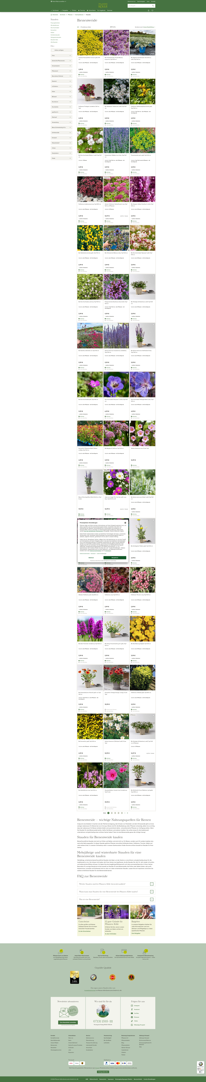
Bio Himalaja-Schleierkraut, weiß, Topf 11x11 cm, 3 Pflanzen (142, 742)
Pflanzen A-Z (125, 1038)
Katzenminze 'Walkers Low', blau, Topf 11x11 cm (115, 156)
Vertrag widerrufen (103, 1072)
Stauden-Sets (54, 39)
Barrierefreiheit (138, 1079)
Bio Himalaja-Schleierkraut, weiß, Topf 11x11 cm (142, 302)
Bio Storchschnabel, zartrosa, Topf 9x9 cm (89, 301)
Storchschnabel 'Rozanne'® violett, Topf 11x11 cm (116, 400)
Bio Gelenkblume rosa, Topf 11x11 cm (88, 790)
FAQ (140, 1047)
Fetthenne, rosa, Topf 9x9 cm (112, 594)
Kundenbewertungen (90, 990)
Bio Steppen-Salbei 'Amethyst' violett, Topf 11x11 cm (142, 205)
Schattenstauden (55, 35)
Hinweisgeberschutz (56, 1050)
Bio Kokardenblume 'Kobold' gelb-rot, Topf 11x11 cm (90, 693)
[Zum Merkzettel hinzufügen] (101, 32)
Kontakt (153, 1)
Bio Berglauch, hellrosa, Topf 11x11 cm (114, 448)
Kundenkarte (89, 1050)
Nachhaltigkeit (141, 1)
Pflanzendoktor (126, 1045)
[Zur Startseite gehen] (103, 5)
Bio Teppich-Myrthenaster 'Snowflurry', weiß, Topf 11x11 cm (141, 58)
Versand (97, 1068)
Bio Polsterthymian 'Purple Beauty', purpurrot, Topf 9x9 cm (114, 58)
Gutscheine (89, 1047)
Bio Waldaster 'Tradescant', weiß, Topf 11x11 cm (115, 107)
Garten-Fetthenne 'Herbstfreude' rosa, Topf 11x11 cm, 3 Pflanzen (116, 205)
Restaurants (54, 1045)
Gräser (52, 32)
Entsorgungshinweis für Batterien (145, 1043)
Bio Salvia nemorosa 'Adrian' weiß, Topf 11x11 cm (142, 498)
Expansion (71, 1052)
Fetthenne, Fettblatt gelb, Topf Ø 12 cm (141, 692)
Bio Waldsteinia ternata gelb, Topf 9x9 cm (89, 253)
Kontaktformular (55, 1038)
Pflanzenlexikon (126, 1040)
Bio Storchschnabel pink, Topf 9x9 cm (88, 399)
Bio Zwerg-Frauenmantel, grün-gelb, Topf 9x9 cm (115, 644)
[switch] (200, 1072)
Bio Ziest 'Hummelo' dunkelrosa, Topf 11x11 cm (90, 643)
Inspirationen (125, 1050)
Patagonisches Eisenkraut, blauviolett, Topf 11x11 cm (116, 302)
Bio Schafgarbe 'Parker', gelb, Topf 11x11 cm (142, 546)
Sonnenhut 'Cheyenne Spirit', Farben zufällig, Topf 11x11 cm (88, 449)
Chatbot (124, 1052)
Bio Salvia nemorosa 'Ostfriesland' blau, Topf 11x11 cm (141, 351)
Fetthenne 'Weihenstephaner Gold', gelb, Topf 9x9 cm (141, 107)
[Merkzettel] (152, 10)
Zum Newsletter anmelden (68, 1022)
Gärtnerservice (131, 1)
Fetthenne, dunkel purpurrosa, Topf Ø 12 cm (90, 204)
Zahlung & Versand (144, 1038)
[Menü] (203, 1062)
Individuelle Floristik (91, 1045)
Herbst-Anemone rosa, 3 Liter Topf (140, 448)
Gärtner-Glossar (126, 1047)
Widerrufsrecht (94, 1079)
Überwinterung (90, 1040)
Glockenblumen (55, 25)
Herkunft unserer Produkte (75, 1045)
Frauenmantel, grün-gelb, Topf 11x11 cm (141, 155)
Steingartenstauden (56, 37)
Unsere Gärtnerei (72, 1042)
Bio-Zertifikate (107, 1040)
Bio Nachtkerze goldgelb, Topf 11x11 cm (141, 643)
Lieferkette (106, 1042)
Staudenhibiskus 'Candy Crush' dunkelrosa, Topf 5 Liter (116, 791)
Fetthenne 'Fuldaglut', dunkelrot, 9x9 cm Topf (89, 107)
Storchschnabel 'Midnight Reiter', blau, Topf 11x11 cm (142, 400)
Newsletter (53, 1047)
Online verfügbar (59, 50)
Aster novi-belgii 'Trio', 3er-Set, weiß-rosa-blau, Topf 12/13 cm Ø (116, 498)
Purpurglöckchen (55, 23)
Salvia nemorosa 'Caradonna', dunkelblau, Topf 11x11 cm (116, 351)
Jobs (148, 1)
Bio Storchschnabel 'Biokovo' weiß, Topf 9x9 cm (90, 156)
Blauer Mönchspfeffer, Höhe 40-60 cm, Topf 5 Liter (90, 498)
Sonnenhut (53, 30)
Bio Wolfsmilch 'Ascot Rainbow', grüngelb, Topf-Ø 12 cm (142, 791)
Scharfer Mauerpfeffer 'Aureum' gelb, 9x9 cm (89, 58)
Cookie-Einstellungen (149, 1079)
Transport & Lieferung (91, 1042)
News (69, 1040)
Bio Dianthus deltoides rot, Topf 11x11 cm (89, 350)
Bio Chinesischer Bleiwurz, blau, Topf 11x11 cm (116, 253)
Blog (123, 1042)
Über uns (70, 1038)
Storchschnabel (55, 27)
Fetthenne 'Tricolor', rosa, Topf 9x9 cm (140, 594)
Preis (53, 55)
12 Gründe (71, 1047)
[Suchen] (153, 6)
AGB (87, 1079)
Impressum (111, 1079)
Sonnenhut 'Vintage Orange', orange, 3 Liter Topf (116, 693)
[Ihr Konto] (148, 10)
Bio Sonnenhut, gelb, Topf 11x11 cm (87, 741)
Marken (123, 1055)
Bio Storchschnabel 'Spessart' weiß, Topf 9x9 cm (141, 253)
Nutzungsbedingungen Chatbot (123, 1079)
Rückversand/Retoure (145, 1040)
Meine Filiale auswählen (58, 1)
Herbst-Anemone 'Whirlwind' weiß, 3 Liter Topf (115, 742)
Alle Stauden (54, 42)
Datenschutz (102, 1079)
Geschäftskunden (55, 1040)
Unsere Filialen (54, 1042)
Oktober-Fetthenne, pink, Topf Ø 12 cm (88, 594)
